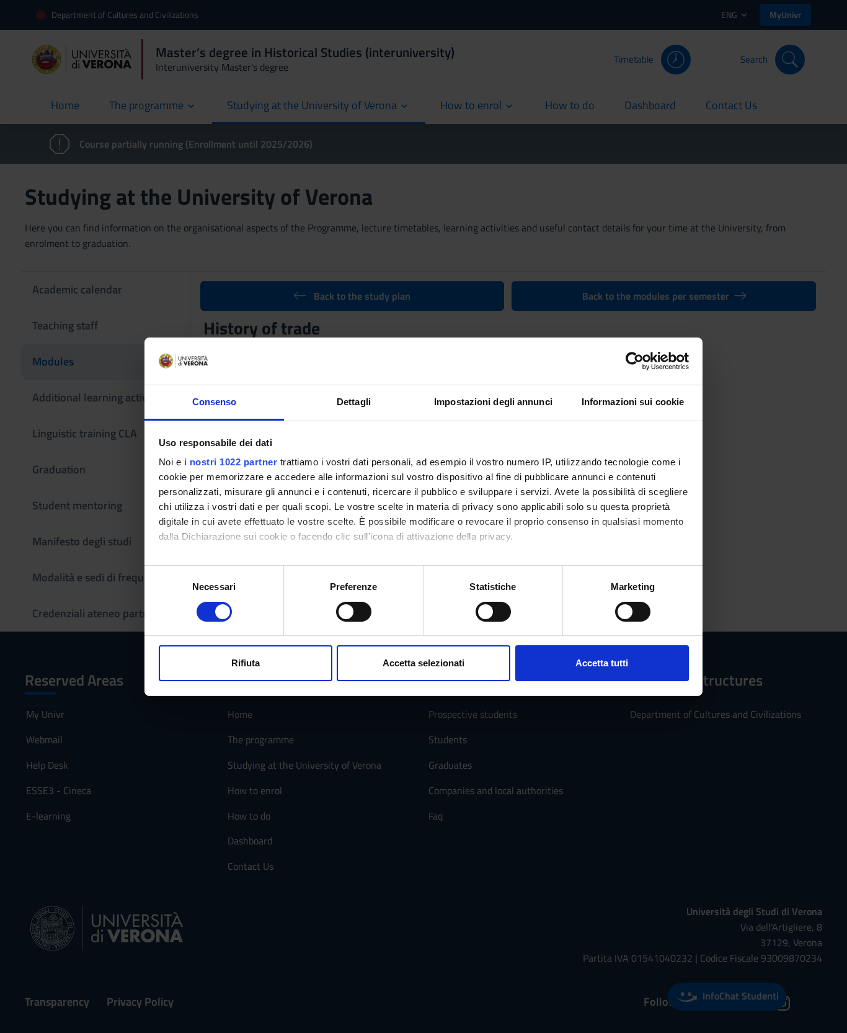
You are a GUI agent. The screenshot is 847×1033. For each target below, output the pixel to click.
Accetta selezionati (423, 663)
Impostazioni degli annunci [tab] (493, 401)
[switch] (353, 612)
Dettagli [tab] (354, 401)
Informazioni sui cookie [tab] (633, 401)
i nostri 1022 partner (231, 462)
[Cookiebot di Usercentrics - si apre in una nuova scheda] (634, 361)
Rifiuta (245, 663)
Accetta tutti (601, 663)
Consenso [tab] (214, 401)
